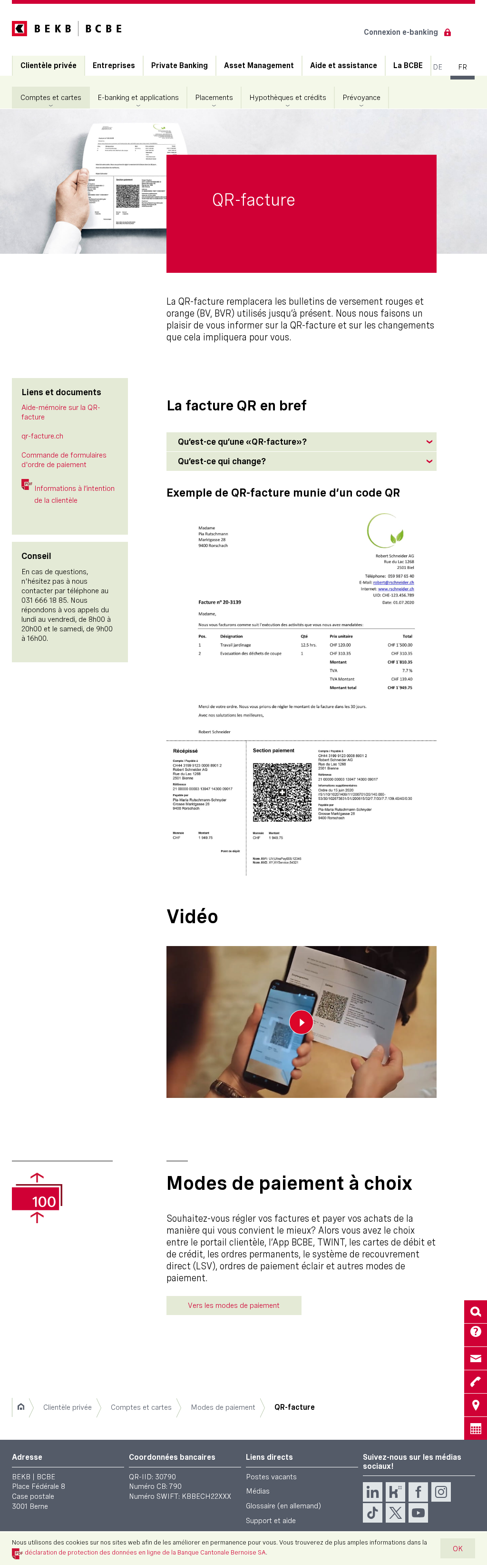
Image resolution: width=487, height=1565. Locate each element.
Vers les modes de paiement (234, 1305)
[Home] (20, 1407)
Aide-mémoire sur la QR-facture (60, 412)
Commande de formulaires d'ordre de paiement (64, 459)
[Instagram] (441, 1492)
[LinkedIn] (372, 1492)
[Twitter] (395, 1513)
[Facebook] (418, 1492)
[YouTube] (418, 1513)
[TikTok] (372, 1513)
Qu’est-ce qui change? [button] (222, 461)
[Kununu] (395, 1492)
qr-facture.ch (42, 435)
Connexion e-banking (401, 32)
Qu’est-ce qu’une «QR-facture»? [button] (242, 442)
